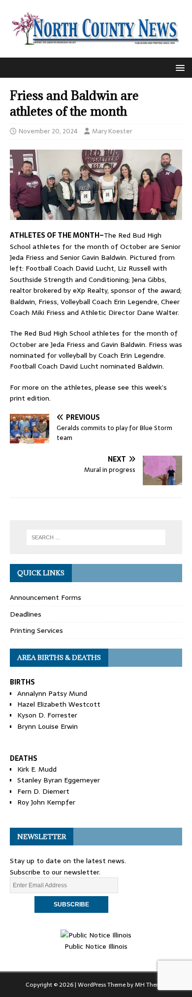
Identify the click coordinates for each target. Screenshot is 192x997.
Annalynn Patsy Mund (52, 693)
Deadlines (25, 614)
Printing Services (36, 630)
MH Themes (151, 985)
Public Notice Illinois (96, 946)
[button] (178, 67)
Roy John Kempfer (46, 802)
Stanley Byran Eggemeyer (58, 780)
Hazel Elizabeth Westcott (58, 704)
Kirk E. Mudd (37, 769)
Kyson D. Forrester (47, 715)
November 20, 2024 (48, 131)
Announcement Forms (45, 597)
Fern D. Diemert (43, 791)
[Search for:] (96, 537)
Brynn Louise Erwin (47, 726)
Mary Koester (112, 131)
